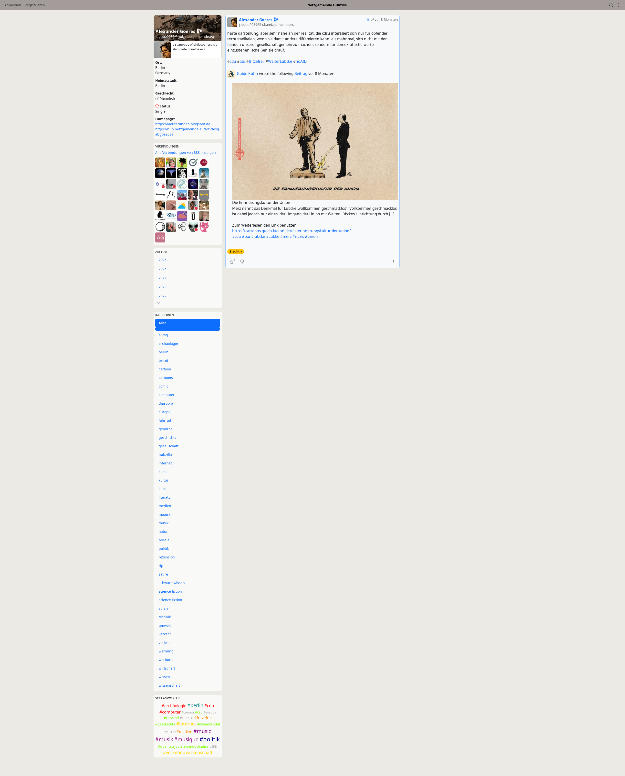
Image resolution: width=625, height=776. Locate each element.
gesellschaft (168, 446)
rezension (167, 557)
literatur (165, 497)
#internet (186, 724)
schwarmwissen (172, 582)
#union (311, 236)
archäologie (168, 343)
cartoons (166, 377)
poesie (164, 540)
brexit (163, 360)
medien (165, 505)
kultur (163, 480)
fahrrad (165, 420)
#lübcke (258, 236)
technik (165, 617)
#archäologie (174, 705)
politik (164, 548)
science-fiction (170, 600)
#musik (164, 739)
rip (161, 565)
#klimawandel (208, 724)
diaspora (166, 403)
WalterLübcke (280, 61)
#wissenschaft (198, 752)
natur (163, 531)
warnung (166, 651)
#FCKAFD (186, 718)
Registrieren (35, 5)
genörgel (166, 429)
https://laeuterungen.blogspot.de (182, 124)
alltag (163, 335)
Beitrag (301, 73)
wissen (164, 676)
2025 (163, 268)
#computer (170, 712)
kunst (163, 488)
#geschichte (165, 724)
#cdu (209, 705)
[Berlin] (368, 19)
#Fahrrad (171, 717)
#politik (209, 739)
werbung (166, 659)
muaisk (164, 514)
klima (163, 471)
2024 (163, 277)
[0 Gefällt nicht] (242, 261)
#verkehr (172, 752)
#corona (188, 712)
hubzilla (165, 454)
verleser (165, 642)
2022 (163, 296)
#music (202, 731)
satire (163, 574)
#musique (186, 739)
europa (164, 411)
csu (242, 61)
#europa (210, 712)
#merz (286, 236)
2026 (163, 259)
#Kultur (170, 732)
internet (165, 463)
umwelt (165, 625)
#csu (199, 712)
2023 (163, 286)
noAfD (301, 61)
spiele (163, 608)
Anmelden (12, 5)
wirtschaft (167, 668)
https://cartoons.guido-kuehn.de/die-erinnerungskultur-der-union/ (291, 230)
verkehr (165, 634)
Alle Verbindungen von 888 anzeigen (185, 152)
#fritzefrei (203, 717)
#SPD (213, 747)
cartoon (165, 369)
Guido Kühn (247, 73)
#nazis (298, 236)
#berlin (195, 705)
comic (163, 386)
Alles (163, 323)
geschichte (168, 437)
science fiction (170, 591)
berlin (163, 352)
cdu (233, 61)
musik (163, 523)
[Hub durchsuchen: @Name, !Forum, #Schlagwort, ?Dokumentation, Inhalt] (611, 5)
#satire (202, 746)
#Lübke (272, 236)
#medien (184, 731)
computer (167, 394)
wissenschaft (169, 685)
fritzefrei (256, 61)
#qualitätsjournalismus (177, 746)
